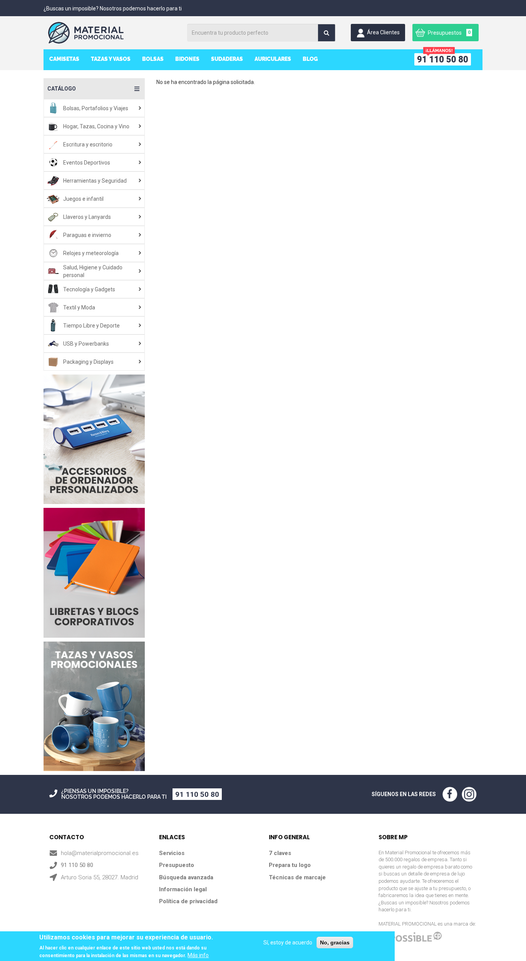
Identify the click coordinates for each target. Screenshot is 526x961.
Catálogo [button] (61, 89)
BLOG (310, 59)
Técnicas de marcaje (297, 877)
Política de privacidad (188, 901)
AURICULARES (273, 59)
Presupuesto (176, 865)
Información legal (183, 889)
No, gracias (335, 942)
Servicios (171, 853)
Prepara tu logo (290, 865)
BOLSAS (153, 59)
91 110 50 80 (197, 794)
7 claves (280, 853)
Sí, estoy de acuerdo (287, 942)
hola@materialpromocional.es (100, 853)
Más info (198, 955)
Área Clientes (383, 32)
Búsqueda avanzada (186, 877)
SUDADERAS (227, 59)
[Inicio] (114, 33)
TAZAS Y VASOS (111, 59)
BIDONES (187, 59)
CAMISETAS (64, 59)
